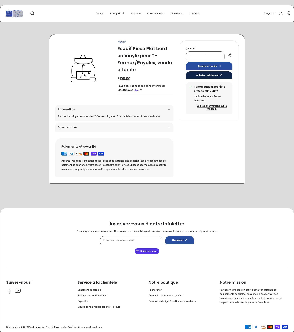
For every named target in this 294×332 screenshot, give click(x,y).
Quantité (190, 48)
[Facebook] (9, 291)
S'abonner (178, 239)
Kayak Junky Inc (36, 327)
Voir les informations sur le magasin (212, 107)
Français (268, 13)
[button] (117, 13)
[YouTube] (18, 291)
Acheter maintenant (207, 75)
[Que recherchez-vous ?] (32, 13)
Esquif (121, 42)
